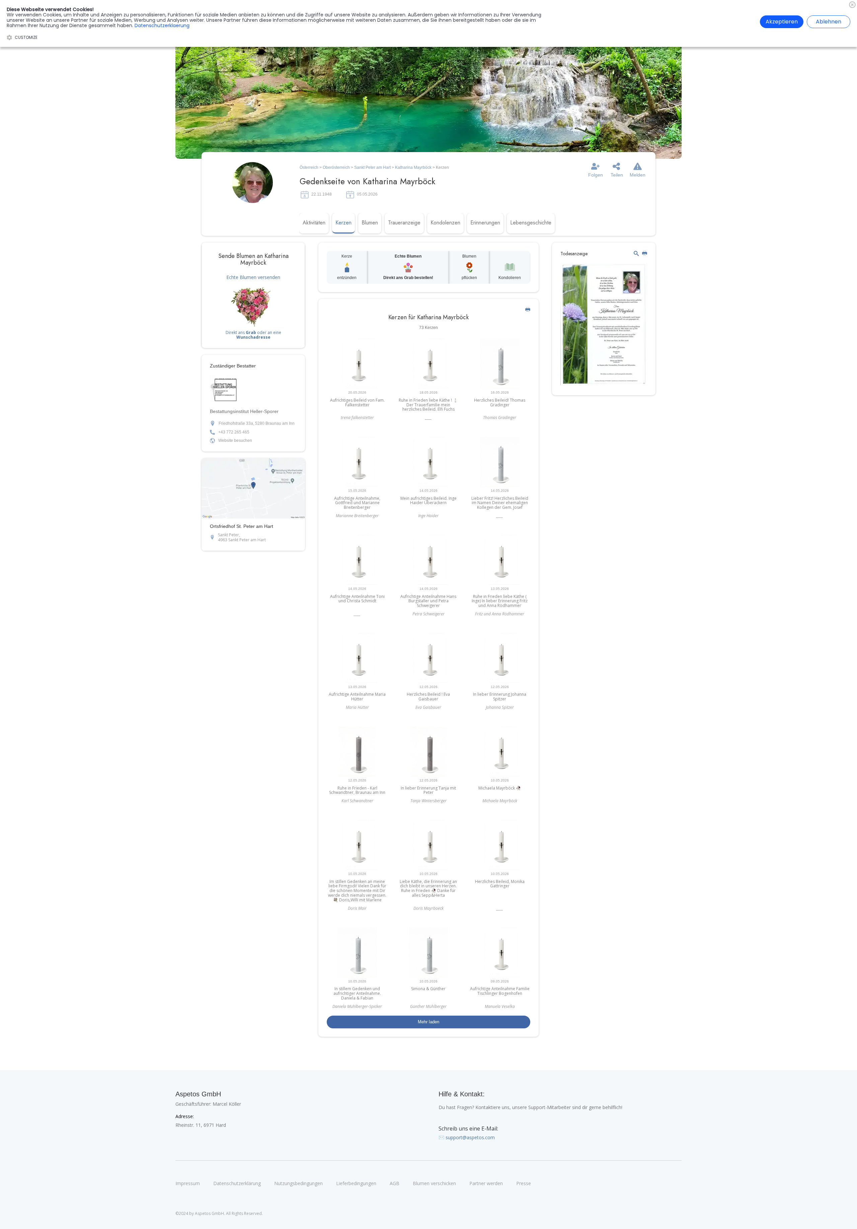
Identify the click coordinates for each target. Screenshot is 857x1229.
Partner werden (486, 1183)
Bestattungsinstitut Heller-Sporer (244, 411)
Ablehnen (828, 21)
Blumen (370, 222)
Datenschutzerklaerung (162, 25)
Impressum (187, 1183)
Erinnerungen (485, 222)
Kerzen (343, 222)
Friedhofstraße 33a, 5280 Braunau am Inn (257, 423)
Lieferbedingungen (356, 1183)
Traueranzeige (404, 222)
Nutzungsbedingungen (298, 1183)
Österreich (309, 167)
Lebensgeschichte (530, 222)
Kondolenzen (445, 222)
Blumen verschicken (434, 1183)
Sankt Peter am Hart (372, 167)
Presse (523, 1183)
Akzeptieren (782, 21)
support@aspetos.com (470, 1137)
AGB (394, 1183)
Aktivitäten (314, 222)
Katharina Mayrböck (414, 167)
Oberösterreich (336, 167)
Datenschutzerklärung (237, 1183)
